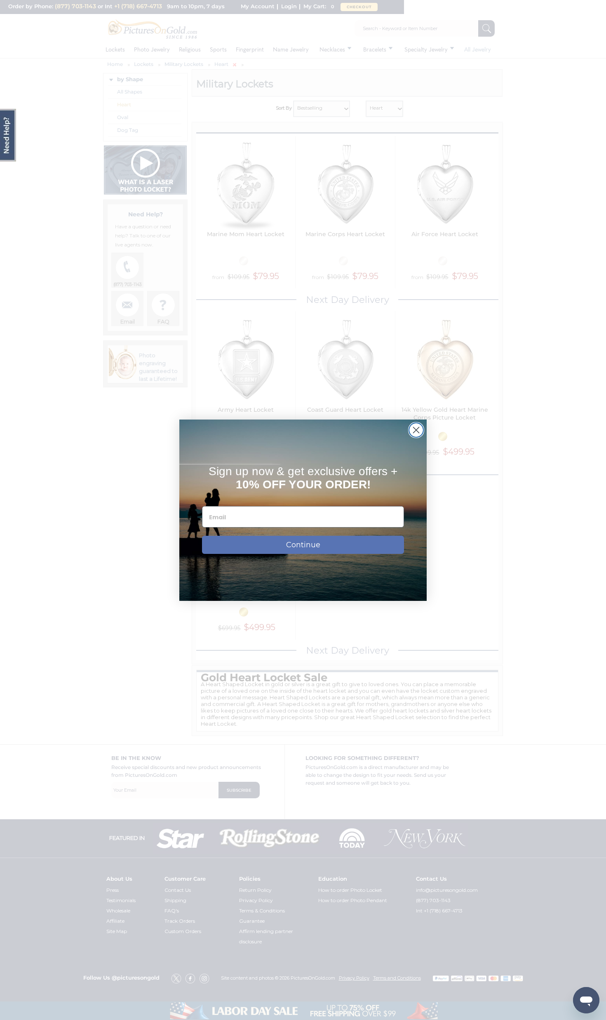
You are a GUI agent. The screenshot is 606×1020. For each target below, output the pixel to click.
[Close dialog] (416, 430)
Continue (303, 544)
